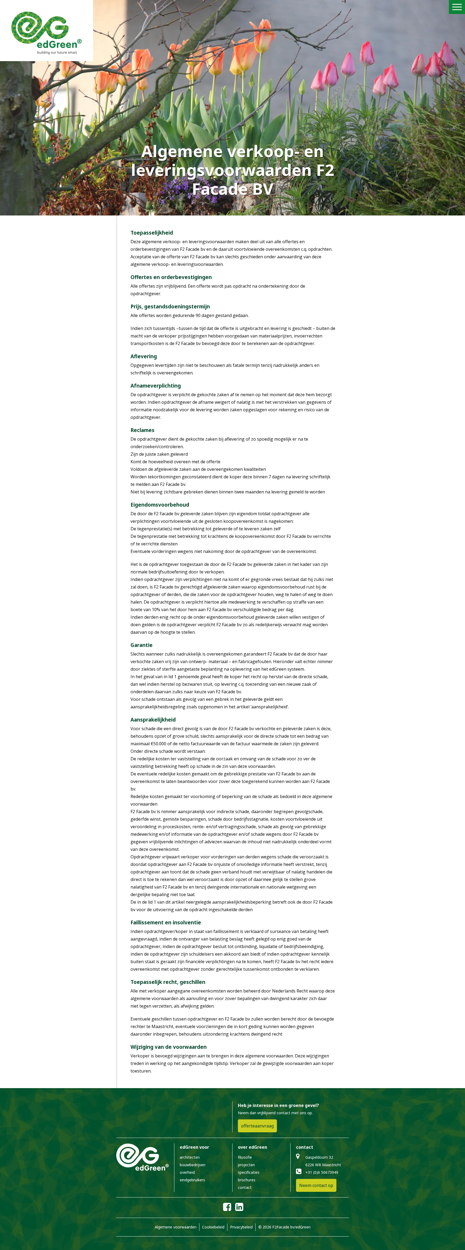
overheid (187, 1172)
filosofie (245, 1157)
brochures (246, 1179)
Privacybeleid (241, 1227)
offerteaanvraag (257, 1126)
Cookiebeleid (213, 1227)
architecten (190, 1157)
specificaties (248, 1172)
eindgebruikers (192, 1179)
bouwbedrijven (192, 1164)
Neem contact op (316, 1185)
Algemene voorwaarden (175, 1227)
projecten (246, 1164)
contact (245, 1187)
